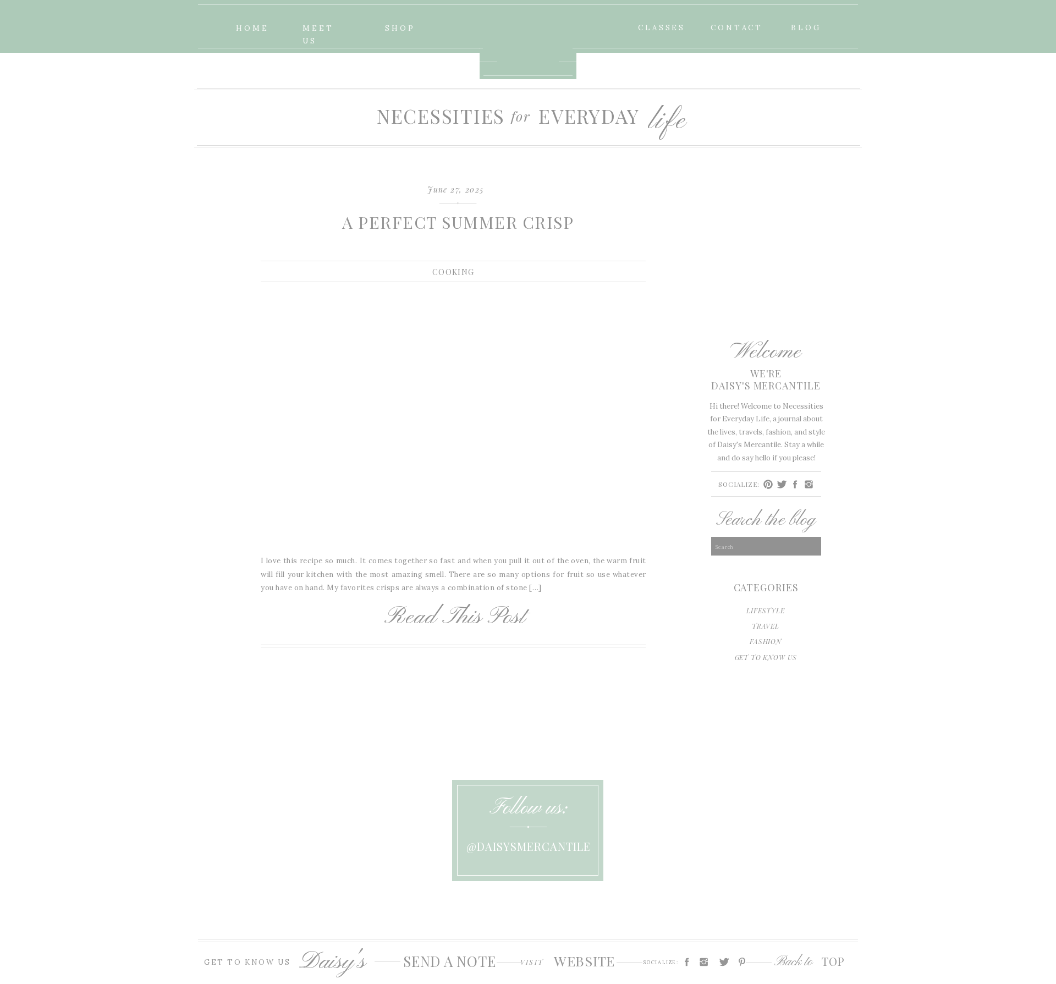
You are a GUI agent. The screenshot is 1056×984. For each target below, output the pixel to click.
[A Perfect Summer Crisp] (453, 417)
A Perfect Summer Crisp (458, 222)
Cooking (453, 272)
